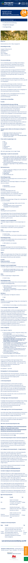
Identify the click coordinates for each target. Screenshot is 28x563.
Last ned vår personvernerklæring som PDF (14, 541)
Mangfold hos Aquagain (8, 24)
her (15, 435)
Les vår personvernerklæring (10, 22)
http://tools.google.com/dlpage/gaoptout (10, 468)
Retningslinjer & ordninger (7, 20)
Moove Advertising (15, 559)
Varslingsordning (7, 27)
